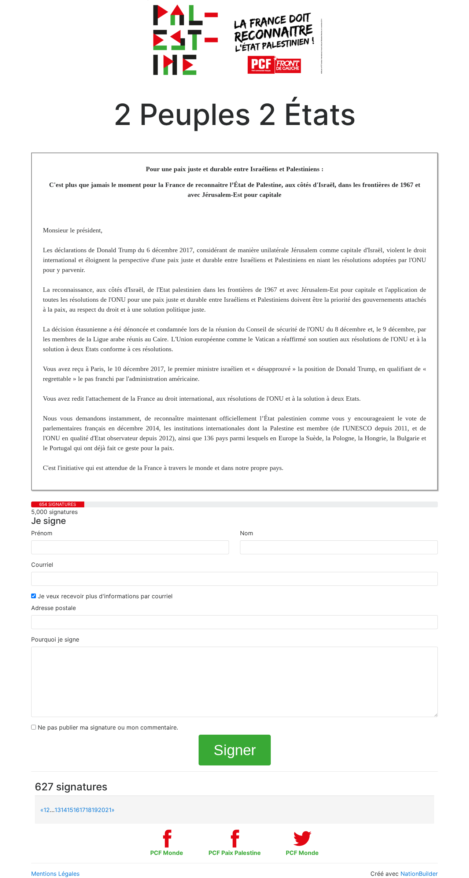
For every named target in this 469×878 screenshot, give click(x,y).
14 (64, 809)
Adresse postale (53, 607)
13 (58, 809)
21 (108, 809)
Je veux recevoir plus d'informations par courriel (104, 596)
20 (101, 809)
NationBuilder (419, 873)
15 (70, 809)
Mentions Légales (55, 873)
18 (88, 809)
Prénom (41, 533)
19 (95, 809)
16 (76, 809)
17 (82, 809)
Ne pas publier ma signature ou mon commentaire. (107, 727)
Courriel (42, 564)
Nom (246, 533)
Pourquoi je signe (55, 639)
